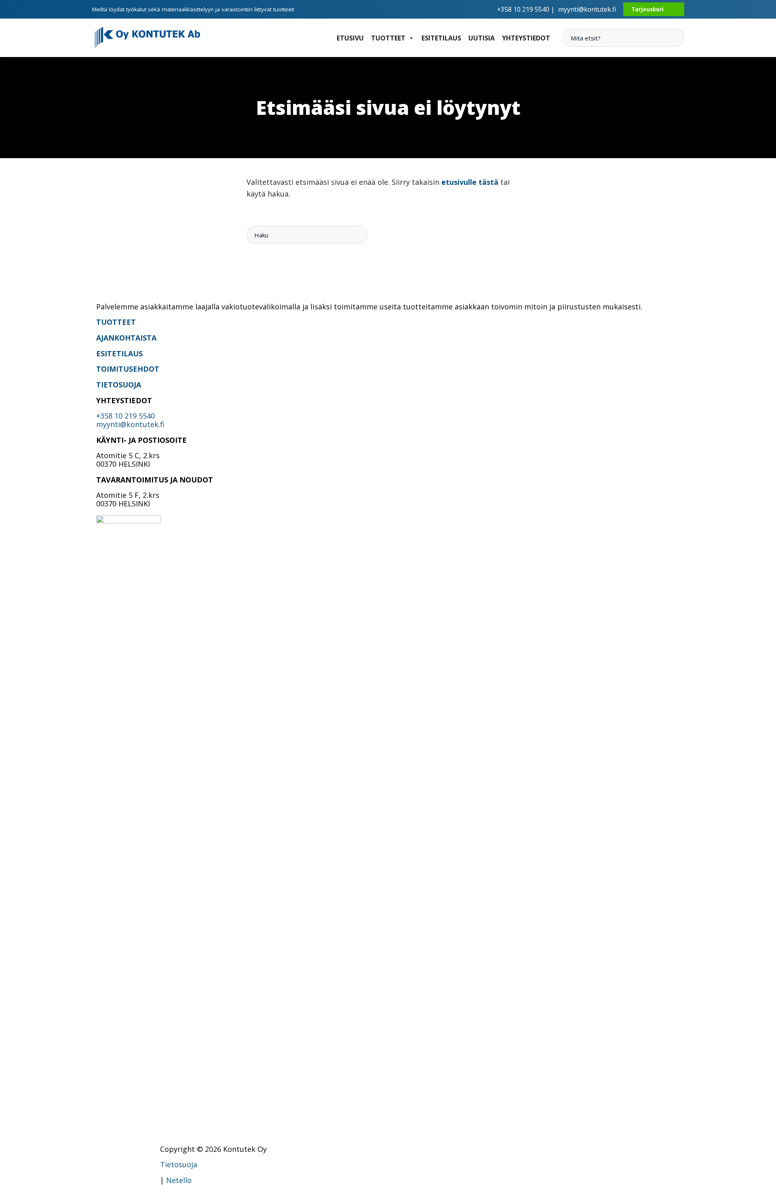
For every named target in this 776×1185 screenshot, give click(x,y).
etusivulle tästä (469, 182)
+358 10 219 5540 (125, 416)
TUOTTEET (116, 322)
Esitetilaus (441, 38)
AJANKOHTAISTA (126, 338)
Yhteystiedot (526, 38)
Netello (179, 1180)
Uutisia (481, 38)
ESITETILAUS (119, 353)
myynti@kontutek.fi (587, 9)
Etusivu (350, 38)
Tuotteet (388, 38)
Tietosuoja (178, 1164)
